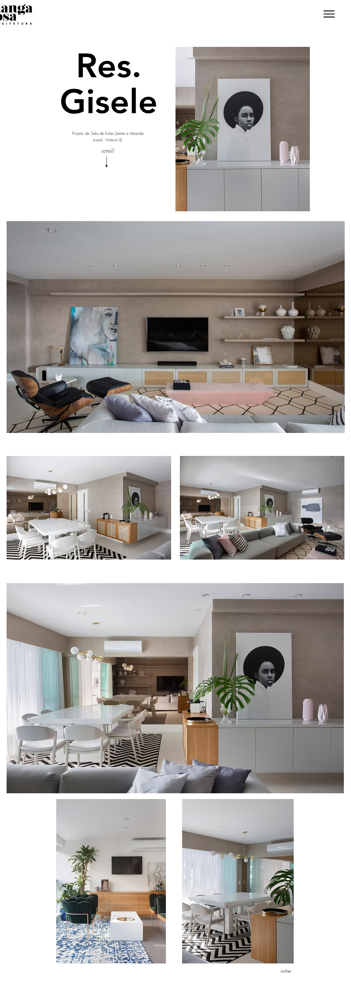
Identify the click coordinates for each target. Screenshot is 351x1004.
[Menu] (329, 13)
